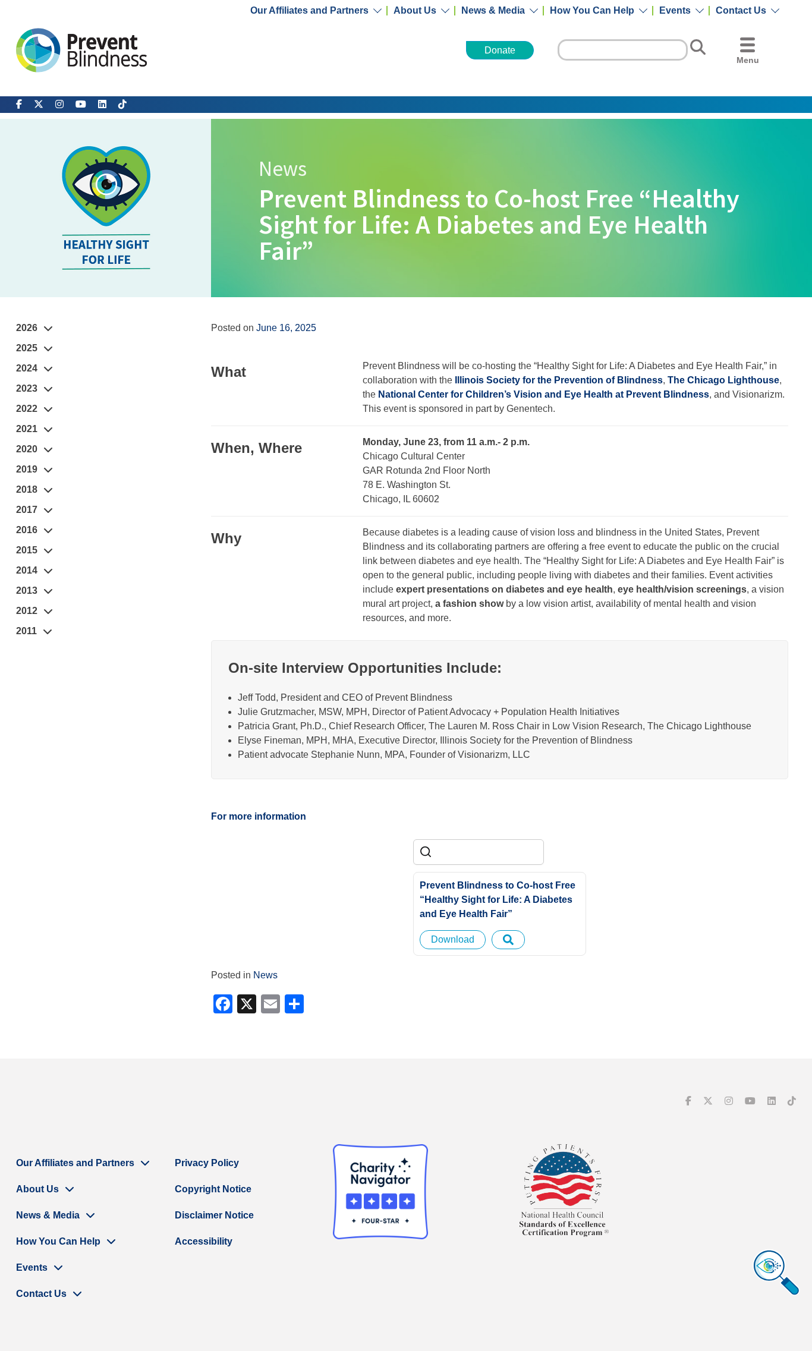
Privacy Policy (207, 1163)
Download (452, 939)
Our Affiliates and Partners (309, 10)
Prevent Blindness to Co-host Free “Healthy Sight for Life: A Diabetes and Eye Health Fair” (497, 899)
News (265, 975)
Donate (499, 50)
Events (675, 10)
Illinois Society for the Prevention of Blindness (559, 380)
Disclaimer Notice (214, 1215)
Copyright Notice (213, 1189)
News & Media (493, 10)
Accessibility (203, 1241)
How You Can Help (592, 10)
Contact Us (741, 10)
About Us (415, 10)
